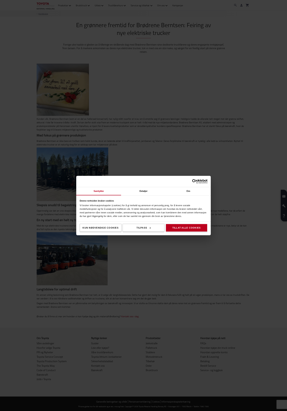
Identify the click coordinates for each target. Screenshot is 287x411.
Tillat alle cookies (186, 227)
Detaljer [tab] (143, 191)
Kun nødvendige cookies (101, 227)
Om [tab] (188, 191)
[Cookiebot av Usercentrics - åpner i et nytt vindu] (194, 181)
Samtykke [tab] (99, 191)
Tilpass (141, 227)
